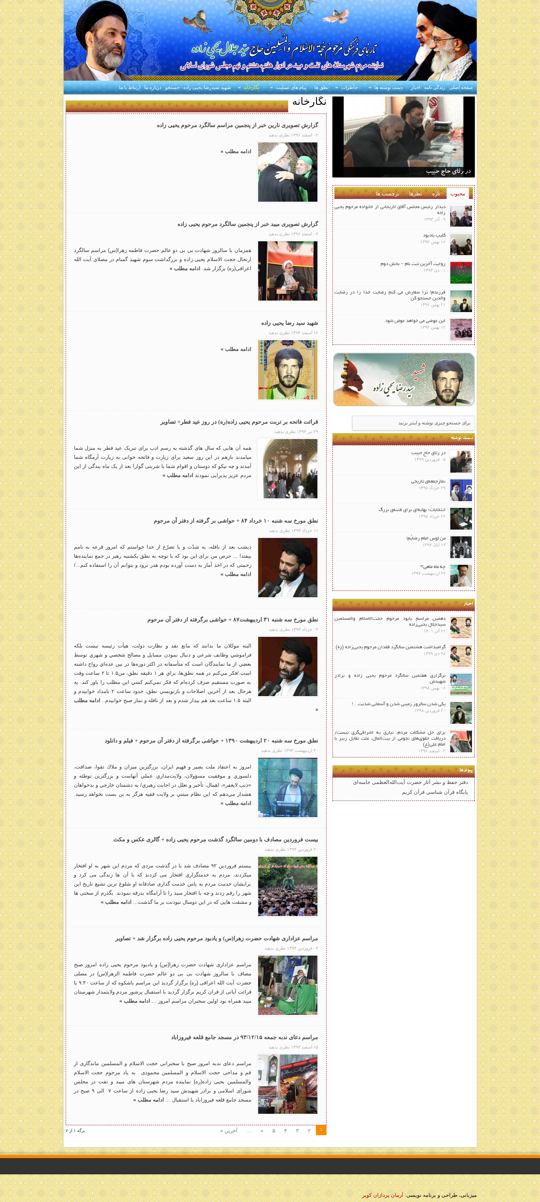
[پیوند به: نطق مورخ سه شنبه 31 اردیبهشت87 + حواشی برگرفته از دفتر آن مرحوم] (287, 666)
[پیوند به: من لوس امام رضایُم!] (461, 547)
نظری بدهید (279, 135)
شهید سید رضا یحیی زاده (289, 323)
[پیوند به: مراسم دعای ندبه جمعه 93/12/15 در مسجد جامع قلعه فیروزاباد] (287, 1084)
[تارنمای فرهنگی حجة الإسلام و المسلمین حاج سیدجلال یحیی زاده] (270, 41)
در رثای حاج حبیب (448, 172)
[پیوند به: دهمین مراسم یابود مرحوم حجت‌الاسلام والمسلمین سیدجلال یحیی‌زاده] (461, 627)
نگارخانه (251, 87)
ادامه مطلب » (236, 151)
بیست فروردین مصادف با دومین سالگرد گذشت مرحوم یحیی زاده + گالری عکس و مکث (215, 839)
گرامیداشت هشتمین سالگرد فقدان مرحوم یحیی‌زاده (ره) (391, 647)
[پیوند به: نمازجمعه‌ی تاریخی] (461, 490)
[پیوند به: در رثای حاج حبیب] (461, 462)
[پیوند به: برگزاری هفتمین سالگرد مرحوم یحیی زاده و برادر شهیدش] (461, 684)
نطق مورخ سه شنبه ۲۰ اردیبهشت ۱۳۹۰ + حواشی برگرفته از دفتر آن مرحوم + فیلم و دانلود (211, 741)
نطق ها (321, 87)
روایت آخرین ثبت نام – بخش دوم (413, 264)
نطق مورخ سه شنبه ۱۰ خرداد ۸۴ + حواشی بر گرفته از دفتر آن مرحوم (236, 521)
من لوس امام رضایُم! (426, 538)
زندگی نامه (434, 87)
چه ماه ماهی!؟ (433, 567)
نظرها (415, 194)
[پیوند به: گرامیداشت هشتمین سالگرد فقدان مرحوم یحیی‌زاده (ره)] (461, 656)
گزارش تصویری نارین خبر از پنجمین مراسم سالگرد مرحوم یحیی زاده (237, 125)
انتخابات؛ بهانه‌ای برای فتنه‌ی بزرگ (412, 510)
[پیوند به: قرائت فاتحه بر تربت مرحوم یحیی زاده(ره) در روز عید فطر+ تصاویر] (287, 468)
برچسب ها (387, 194)
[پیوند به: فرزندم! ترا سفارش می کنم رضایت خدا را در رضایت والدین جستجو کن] (461, 301)
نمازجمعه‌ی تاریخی (428, 481)
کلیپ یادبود (434, 235)
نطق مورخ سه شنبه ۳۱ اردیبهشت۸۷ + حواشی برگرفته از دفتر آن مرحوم (232, 620)
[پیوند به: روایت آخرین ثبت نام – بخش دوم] (461, 273)
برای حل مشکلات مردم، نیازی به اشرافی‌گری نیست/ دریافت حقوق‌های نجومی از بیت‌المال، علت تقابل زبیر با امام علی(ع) (390, 738)
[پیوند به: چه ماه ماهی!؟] (461, 576)
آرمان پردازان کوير (382, 1195)
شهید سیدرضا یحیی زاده (207, 87)
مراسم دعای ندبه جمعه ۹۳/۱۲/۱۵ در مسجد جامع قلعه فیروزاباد (244, 1037)
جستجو (172, 87)
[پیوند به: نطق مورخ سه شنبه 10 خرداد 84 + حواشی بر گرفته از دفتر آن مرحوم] (287, 567)
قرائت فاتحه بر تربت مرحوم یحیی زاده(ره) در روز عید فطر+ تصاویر (239, 422)
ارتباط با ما (129, 87)
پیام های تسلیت (291, 87)
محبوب (457, 194)
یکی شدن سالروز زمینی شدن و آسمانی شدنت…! (399, 704)
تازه (436, 194)
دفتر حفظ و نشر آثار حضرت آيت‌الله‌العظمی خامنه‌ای (410, 782)
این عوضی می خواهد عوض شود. (414, 321)
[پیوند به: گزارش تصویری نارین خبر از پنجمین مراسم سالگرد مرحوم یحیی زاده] (287, 172)
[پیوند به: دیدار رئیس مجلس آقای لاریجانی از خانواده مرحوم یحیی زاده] (461, 216)
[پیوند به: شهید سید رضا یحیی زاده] (287, 369)
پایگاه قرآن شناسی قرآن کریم (435, 792)
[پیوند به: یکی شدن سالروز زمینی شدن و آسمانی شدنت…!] (461, 713)
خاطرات (349, 87)
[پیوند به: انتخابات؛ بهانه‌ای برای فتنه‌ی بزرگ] (461, 519)
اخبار (415, 87)
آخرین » (229, 1131)
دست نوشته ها (388, 87)
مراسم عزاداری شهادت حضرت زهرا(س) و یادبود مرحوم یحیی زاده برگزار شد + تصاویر (216, 938)
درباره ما (152, 87)
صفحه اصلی (461, 87)
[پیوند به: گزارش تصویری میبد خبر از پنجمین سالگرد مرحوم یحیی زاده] (287, 271)
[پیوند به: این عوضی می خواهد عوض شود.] (461, 330)
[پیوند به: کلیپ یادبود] (461, 244)
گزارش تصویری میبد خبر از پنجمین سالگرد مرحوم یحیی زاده (247, 224)
